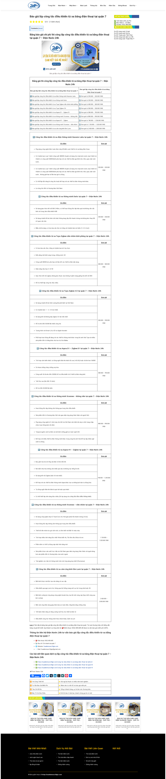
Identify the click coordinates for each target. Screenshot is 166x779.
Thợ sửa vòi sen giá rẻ (36, 761)
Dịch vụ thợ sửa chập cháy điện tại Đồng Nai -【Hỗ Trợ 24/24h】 (99, 720)
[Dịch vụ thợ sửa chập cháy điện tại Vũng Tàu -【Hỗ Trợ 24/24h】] (41, 709)
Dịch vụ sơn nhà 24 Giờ (93, 757)
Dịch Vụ (132, 5)
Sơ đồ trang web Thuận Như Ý (124, 39)
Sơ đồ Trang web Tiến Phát (123, 35)
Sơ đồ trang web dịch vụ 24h (123, 37)
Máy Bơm (72, 5)
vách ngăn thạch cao (36, 757)
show (40, 28)
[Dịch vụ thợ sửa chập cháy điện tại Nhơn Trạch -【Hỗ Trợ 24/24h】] (127, 709)
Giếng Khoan (122, 5)
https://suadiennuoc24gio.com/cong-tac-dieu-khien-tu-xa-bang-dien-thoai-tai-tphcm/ (65, 662)
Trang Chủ (51, 5)
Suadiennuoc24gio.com (51, 646)
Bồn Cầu (103, 5)
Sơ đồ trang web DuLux (122, 33)
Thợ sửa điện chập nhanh (66, 757)
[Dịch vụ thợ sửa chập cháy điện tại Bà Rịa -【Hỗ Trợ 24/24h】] (70, 709)
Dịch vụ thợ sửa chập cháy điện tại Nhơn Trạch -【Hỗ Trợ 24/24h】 (128, 720)
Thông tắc (93, 5)
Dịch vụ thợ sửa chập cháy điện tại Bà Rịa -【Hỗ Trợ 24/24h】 (70, 720)
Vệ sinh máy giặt (91, 761)
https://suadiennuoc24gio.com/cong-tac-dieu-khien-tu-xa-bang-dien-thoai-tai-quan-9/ (65, 668)
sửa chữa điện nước (36, 754)
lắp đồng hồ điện (35, 764)
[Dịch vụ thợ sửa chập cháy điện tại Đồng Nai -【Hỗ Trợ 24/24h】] (98, 709)
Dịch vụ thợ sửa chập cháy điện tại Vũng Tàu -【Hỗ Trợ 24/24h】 (41, 720)
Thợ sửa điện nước (92, 754)
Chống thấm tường (64, 764)
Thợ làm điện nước (64, 754)
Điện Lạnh (83, 5)
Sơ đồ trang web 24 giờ (122, 31)
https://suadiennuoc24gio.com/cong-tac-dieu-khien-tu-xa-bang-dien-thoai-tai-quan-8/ (65, 665)
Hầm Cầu (112, 5)
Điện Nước (62, 5)
